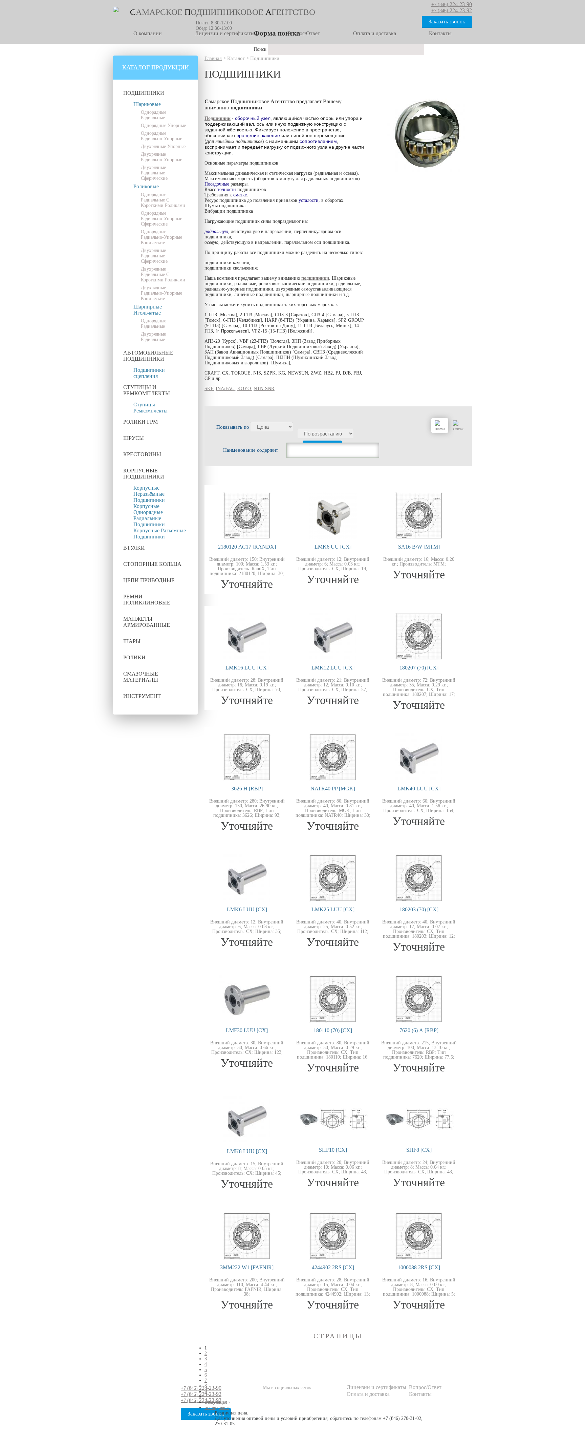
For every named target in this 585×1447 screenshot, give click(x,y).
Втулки (134, 548)
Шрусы (133, 438)
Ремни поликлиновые (146, 599)
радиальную (216, 231)
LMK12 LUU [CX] (332, 668)
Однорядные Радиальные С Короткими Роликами (163, 200)
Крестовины (142, 454)
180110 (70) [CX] (332, 1030)
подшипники (315, 278)
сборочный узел (252, 118)
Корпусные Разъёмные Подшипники (159, 533)
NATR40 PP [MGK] (332, 788)
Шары (131, 641)
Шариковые (147, 104)
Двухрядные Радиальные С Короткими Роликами (163, 274)
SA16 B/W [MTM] (419, 547)
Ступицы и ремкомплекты (146, 390)
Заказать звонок (447, 21)
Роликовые (146, 186)
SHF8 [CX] (419, 1150)
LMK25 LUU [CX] (332, 909)
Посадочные (216, 184)
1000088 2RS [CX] (419, 1267)
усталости (309, 200)
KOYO (244, 388)
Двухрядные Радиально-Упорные (161, 157)
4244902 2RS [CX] (333, 1267)
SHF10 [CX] (333, 1150)
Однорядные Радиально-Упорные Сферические (161, 219)
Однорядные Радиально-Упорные (161, 136)
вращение (248, 135)
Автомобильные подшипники (148, 356)
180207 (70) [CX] (418, 668)
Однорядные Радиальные (153, 115)
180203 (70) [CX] (418, 909)
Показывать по (233, 427)
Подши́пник (217, 118)
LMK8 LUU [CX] (247, 1151)
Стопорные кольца (152, 564)
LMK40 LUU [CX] (418, 788)
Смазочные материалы (140, 677)
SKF (208, 388)
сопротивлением (318, 141)
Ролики (134, 657)
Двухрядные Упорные (163, 146)
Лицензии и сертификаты (225, 33)
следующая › (217, 1402)
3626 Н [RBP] (247, 788)
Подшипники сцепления (149, 373)
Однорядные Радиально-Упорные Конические (161, 237)
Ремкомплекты (150, 410)
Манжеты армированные (146, 622)
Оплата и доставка (374, 33)
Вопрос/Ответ (303, 33)
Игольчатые (147, 313)
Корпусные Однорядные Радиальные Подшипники (149, 515)
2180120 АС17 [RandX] (247, 547)
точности (226, 189)
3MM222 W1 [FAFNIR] (247, 1267)
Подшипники (143, 93)
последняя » (216, 1407)
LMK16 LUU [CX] (246, 668)
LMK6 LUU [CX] (247, 909)
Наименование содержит (250, 450)
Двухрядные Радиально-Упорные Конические (161, 293)
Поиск (261, 49)
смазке (240, 194)
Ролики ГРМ (140, 422)
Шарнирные (147, 307)
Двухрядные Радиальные (153, 337)
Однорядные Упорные (163, 125)
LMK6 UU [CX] (333, 547)
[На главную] (115, 10)
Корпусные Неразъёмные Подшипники (149, 494)
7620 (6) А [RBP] (418, 1030)
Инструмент (142, 696)
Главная (213, 58)
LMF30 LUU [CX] (247, 1030)
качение (271, 135)
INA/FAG (225, 388)
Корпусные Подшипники (143, 474)
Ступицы (144, 404)
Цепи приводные (149, 580)
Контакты (440, 33)
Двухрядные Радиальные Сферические (154, 173)
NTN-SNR (264, 388)
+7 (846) (201, 1388)
